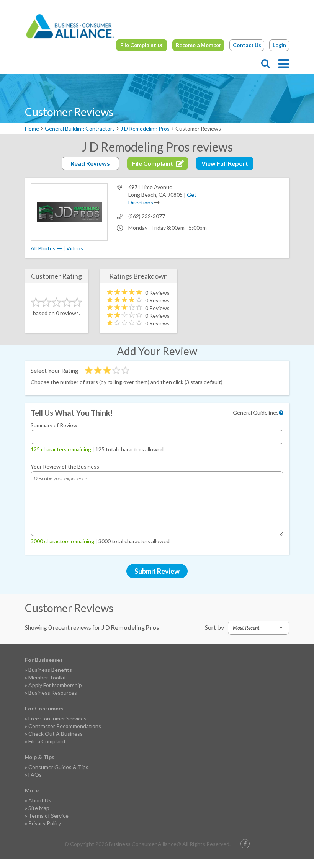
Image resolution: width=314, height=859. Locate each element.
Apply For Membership (55, 685)
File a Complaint (47, 741)
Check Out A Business (55, 733)
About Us (39, 800)
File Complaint (138, 45)
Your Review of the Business (65, 466)
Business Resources (52, 692)
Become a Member (198, 45)
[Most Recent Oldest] (258, 627)
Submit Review (157, 571)
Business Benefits (50, 669)
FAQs (35, 774)
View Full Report (224, 163)
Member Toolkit (47, 677)
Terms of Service (48, 815)
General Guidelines (256, 412)
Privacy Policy (44, 823)
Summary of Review (54, 425)
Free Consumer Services (57, 718)
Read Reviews (90, 163)
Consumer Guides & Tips (58, 767)
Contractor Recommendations (64, 726)
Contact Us (247, 45)
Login (279, 45)
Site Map (38, 808)
